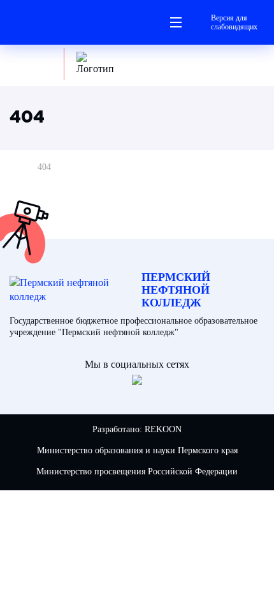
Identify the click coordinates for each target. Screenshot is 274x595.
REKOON (163, 429)
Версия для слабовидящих (234, 22)
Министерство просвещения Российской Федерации (137, 471)
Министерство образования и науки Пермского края (137, 450)
